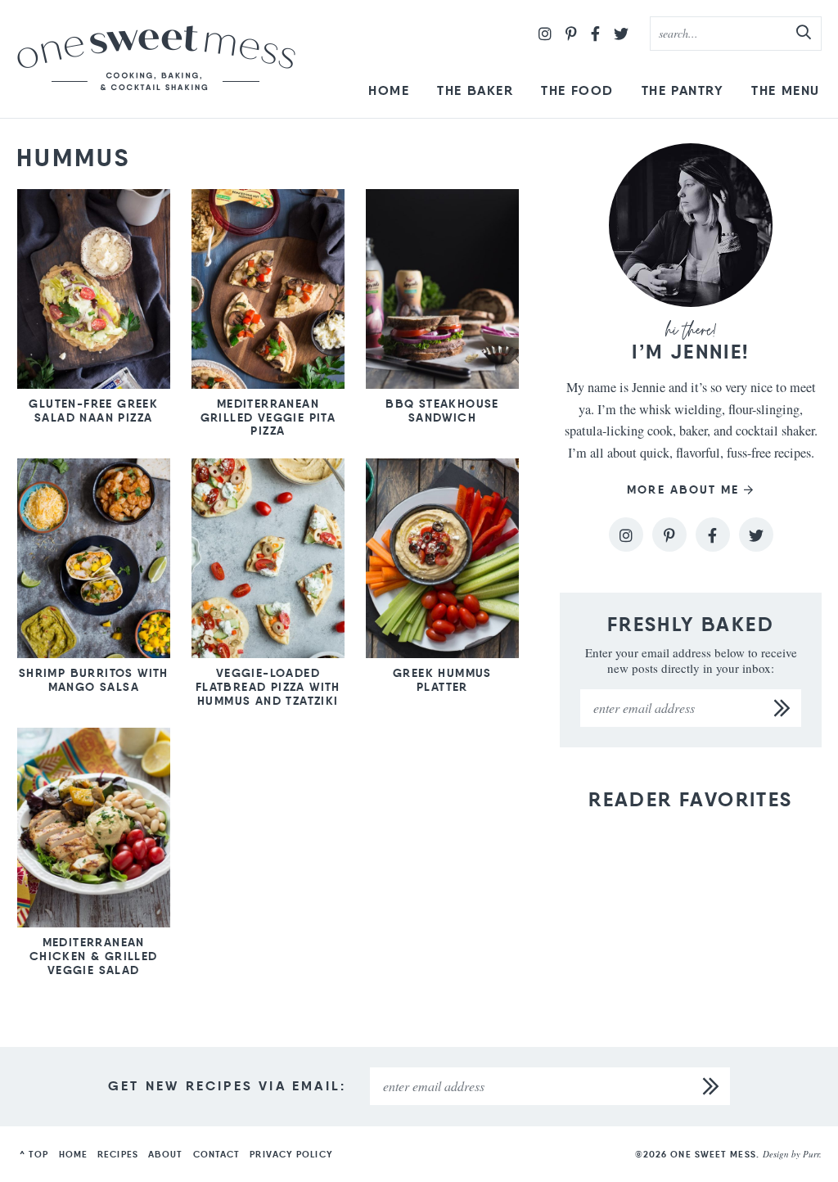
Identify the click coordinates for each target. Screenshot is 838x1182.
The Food (577, 90)
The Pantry (683, 90)
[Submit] (804, 33)
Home (388, 90)
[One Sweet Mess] (156, 59)
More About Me (683, 490)
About (165, 1154)
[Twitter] (621, 33)
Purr (811, 1154)
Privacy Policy (291, 1154)
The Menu (785, 90)
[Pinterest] (571, 33)
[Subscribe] (782, 708)
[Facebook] (595, 33)
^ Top (34, 1154)
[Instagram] (545, 33)
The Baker (475, 90)
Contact (217, 1154)
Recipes (117, 1154)
